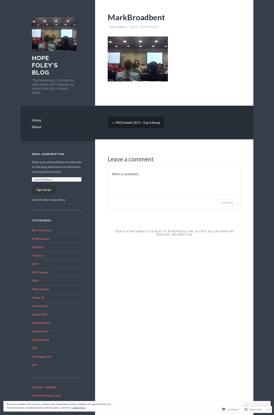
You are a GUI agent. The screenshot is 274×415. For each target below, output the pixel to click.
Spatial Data (40, 331)
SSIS (35, 348)
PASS (35, 280)
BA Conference (42, 230)
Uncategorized (42, 356)
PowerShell (39, 314)
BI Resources (41, 238)
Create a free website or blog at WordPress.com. (154, 231)
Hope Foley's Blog (45, 65)
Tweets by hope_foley (46, 395)
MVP (35, 264)
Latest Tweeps (44, 387)
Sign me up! (43, 189)
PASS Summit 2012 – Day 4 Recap (136, 122)
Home (36, 120)
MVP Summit (40, 272)
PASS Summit (40, 289)
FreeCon (38, 255)
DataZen (38, 247)
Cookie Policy (78, 407)
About (36, 127)
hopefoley (150, 26)
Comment (226, 202)
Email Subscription (48, 154)
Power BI (38, 297)
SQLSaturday (41, 339)
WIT (35, 365)
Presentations (41, 323)
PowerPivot (40, 306)
